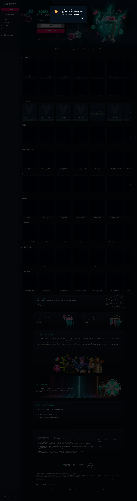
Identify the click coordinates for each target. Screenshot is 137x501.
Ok (82, 18)
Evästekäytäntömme (73, 14)
